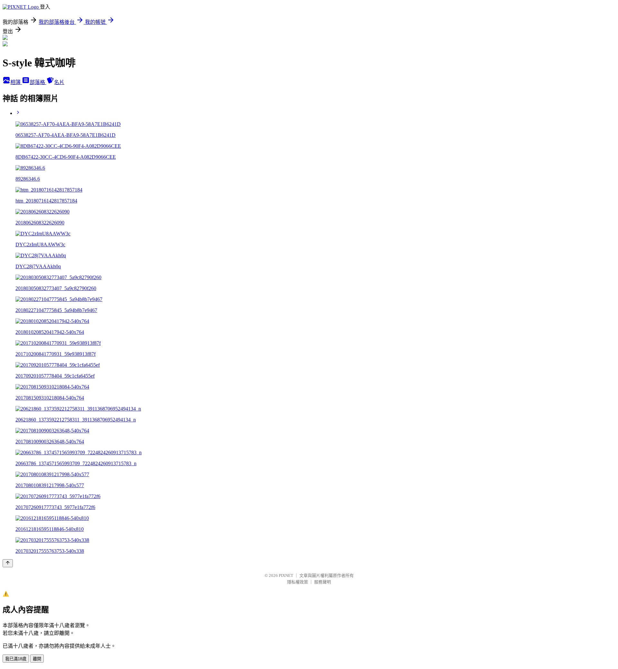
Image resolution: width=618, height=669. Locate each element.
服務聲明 (322, 581)
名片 (59, 82)
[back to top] (8, 563)
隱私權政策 (297, 581)
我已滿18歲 (15, 658)
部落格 (38, 82)
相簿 (16, 82)
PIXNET (286, 575)
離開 (37, 658)
